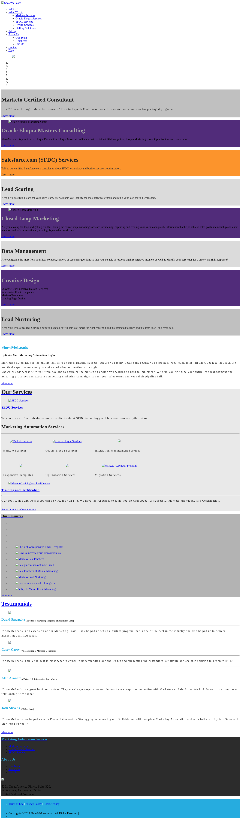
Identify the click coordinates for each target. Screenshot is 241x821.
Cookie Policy (51, 803)
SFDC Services (24, 21)
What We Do (15, 12)
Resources (21, 40)
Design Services (25, 24)
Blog (11, 50)
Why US (13, 8)
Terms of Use (15, 803)
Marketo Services (25, 15)
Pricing (12, 31)
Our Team (21, 37)
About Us (13, 34)
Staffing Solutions (25, 28)
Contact (12, 47)
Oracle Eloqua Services (29, 18)
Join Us (20, 43)
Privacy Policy (33, 803)
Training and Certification (20, 490)
